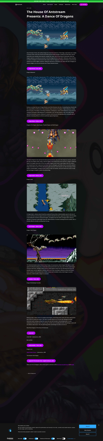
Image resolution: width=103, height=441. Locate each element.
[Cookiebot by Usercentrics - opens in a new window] (10, 439)
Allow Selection (87, 430)
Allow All (88, 426)
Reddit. (72, 364)
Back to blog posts (31, 373)
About (44, 4)
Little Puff (31, 333)
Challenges (61, 4)
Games (55, 4)
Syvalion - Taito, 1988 (34, 279)
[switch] (36, 439)
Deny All (87, 434)
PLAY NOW (84, 4)
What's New (74, 4)
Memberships (67, 4)
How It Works (50, 4)
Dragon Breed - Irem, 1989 (35, 68)
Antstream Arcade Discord (63, 364)
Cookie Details (70, 438)
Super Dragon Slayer (31, 352)
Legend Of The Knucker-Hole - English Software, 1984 (41, 360)
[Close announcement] (88, 1)
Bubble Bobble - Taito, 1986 (35, 345)
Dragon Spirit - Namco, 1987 (35, 175)
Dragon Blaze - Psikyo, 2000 (35, 121)
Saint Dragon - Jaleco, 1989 (35, 226)
